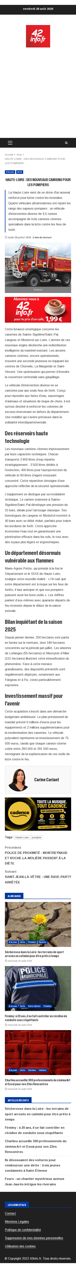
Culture (42, 1070)
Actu (19, 172)
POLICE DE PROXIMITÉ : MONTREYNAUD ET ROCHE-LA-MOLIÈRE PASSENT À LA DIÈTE (36, 855)
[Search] (66, 143)
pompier (36, 837)
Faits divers (34, 1006)
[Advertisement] (38, 93)
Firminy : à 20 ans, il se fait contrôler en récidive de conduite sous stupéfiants (38, 988)
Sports (42, 942)
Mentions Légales (17, 1221)
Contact (10, 1213)
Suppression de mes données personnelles (34, 1238)
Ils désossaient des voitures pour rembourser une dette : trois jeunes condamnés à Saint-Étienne (32, 1165)
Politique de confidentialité (23, 1229)
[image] (38, 309)
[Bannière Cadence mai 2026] (38, 814)
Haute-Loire (22, 837)
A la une (10, 172)
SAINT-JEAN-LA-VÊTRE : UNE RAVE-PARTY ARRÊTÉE (38, 877)
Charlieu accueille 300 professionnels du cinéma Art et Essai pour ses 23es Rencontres (38, 1052)
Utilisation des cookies (20, 1246)
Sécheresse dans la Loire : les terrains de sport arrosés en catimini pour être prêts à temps (38, 924)
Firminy (32, 942)
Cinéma (32, 1070)
